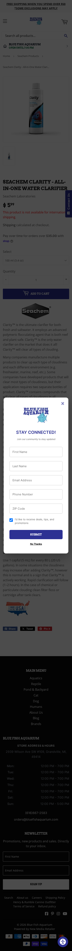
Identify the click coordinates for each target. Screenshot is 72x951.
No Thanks (36, 543)
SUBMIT (36, 534)
